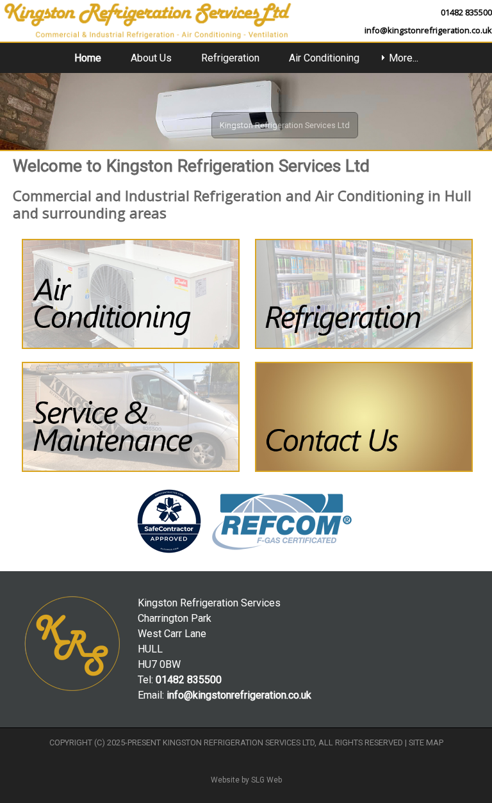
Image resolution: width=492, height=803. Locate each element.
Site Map (426, 742)
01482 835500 (466, 12)
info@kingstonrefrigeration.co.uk (428, 30)
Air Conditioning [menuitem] (324, 58)
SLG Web (266, 779)
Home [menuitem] (87, 58)
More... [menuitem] (403, 58)
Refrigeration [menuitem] (230, 58)
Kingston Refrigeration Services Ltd (239, 742)
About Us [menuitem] (151, 58)
